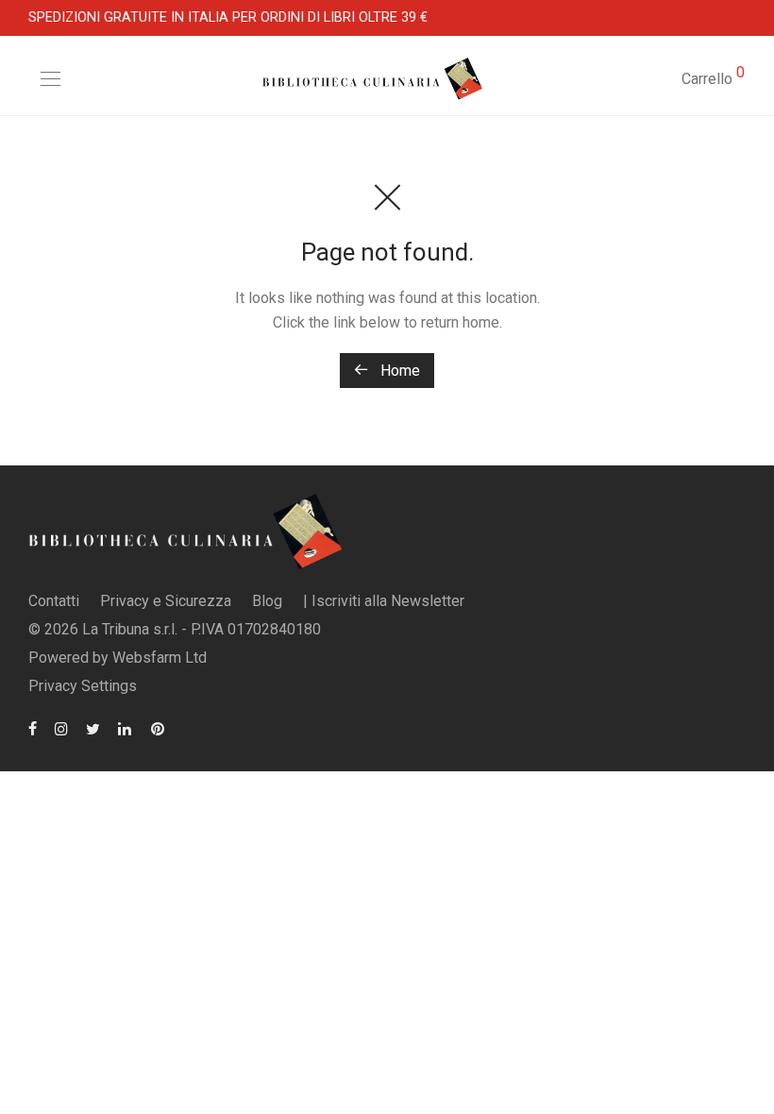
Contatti (53, 601)
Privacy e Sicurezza (165, 601)
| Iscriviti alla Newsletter (383, 601)
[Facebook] (32, 727)
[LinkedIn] (125, 727)
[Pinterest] (158, 727)
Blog (267, 601)
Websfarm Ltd (159, 658)
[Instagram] (61, 727)
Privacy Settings (82, 686)
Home (398, 371)
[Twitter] (93, 727)
